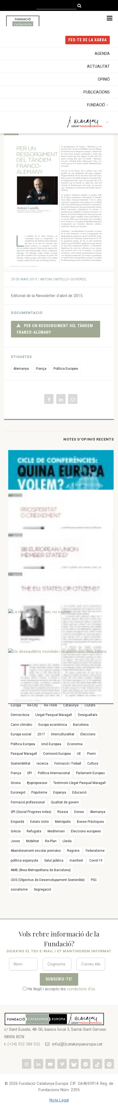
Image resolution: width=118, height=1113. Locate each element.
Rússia (62, 812)
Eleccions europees (86, 831)
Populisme (39, 792)
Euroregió (18, 792)
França (41, 369)
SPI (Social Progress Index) (31, 812)
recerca (42, 763)
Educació (79, 792)
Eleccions (87, 734)
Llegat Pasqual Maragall (53, 715)
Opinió (104, 79)
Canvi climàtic (21, 725)
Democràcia (20, 715)
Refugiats (34, 831)
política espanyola (24, 860)
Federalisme (95, 851)
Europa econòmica (52, 725)
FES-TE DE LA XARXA (87, 40)
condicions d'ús (81, 988)
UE (79, 754)
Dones (79, 812)
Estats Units (39, 822)
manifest (76, 860)
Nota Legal (59, 1100)
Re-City (32, 705)
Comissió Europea (57, 754)
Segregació (42, 889)
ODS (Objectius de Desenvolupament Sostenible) (48, 880)
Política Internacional (54, 773)
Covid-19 (95, 860)
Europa (16, 705)
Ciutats (90, 705)
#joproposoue (37, 783)
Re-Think (50, 705)
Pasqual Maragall (24, 754)
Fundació (96, 105)
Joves (15, 841)
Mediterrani (56, 831)
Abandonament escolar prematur (36, 851)
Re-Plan (51, 841)
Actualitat (98, 66)
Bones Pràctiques (90, 822)
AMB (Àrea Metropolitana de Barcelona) (41, 870)
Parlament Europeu (90, 773)
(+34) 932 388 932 (23, 1044)
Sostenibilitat (20, 763)
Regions (73, 851)
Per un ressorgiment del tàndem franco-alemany (55, 329)
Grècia (16, 831)
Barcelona (81, 725)
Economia (75, 744)
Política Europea (66, 369)
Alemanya (21, 369)
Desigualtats (87, 715)
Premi (91, 754)
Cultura (92, 763)
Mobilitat (32, 841)
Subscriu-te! (59, 979)
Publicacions (96, 92)
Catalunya (70, 705)
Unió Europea (51, 744)
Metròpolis (63, 822)
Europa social (21, 734)
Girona (16, 783)
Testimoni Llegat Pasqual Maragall (79, 783)
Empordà (17, 822)
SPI (29, 773)
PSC (94, 880)
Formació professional (28, 802)
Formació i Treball (67, 763)
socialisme (19, 889)
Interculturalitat (62, 734)
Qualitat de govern (65, 802)
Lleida (67, 841)
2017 (41, 734)
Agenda (102, 53)
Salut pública (53, 860)
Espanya (59, 792)
